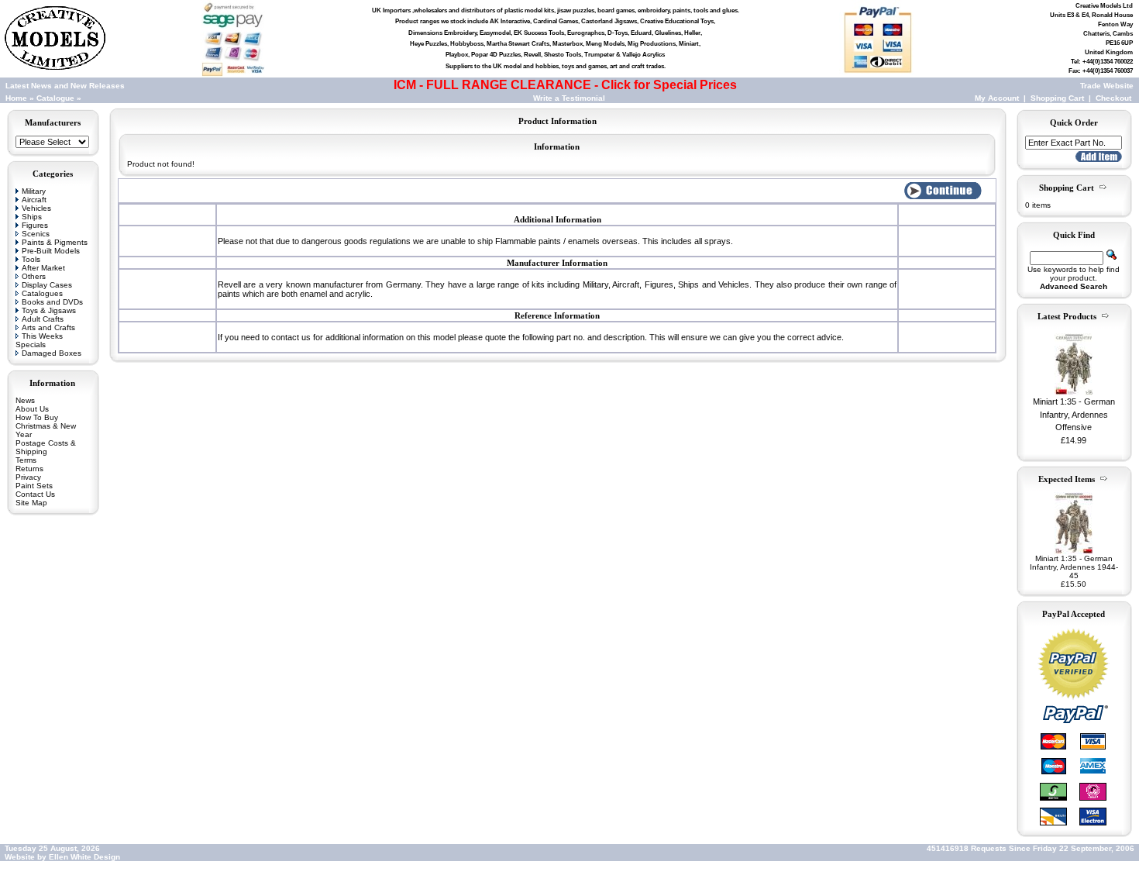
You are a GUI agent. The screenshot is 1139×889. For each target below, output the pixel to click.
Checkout (1113, 98)
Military (34, 191)
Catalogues (42, 293)
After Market (43, 268)
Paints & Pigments (55, 242)
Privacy (28, 477)
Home (16, 98)
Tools (31, 259)
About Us (32, 409)
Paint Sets (34, 485)
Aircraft (34, 199)
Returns (29, 468)
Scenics (36, 233)
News (25, 400)
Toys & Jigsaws (49, 310)
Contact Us (35, 494)
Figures (35, 225)
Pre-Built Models (51, 250)
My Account (997, 98)
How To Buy (36, 417)
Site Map (31, 502)
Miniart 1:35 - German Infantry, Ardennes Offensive (1074, 414)
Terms (25, 460)
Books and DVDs (52, 302)
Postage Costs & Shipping (45, 447)
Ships (32, 216)
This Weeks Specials (39, 340)
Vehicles (36, 208)
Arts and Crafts (48, 327)
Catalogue (55, 98)
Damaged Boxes (51, 353)
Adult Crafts (43, 319)
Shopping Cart (1057, 98)
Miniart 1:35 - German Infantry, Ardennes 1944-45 (1074, 567)
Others (34, 276)
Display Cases (47, 285)
